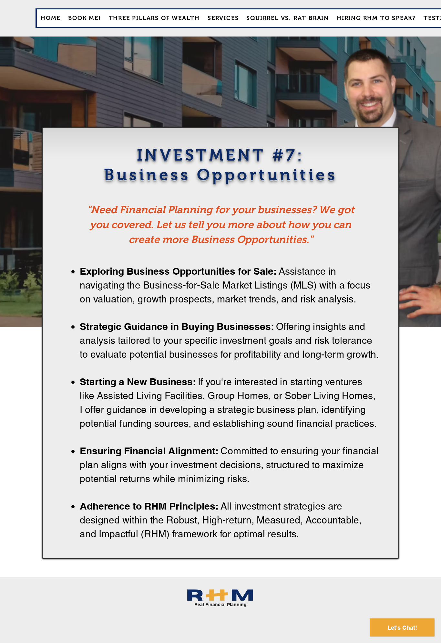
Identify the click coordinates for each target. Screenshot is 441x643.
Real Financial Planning (220, 604)
